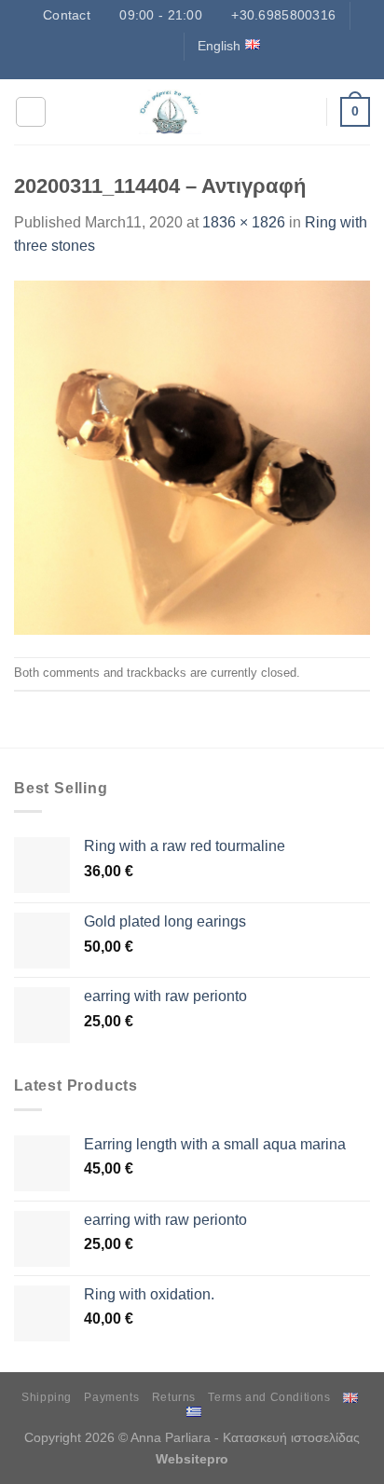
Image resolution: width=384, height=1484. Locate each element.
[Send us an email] (161, 45)
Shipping (46, 1397)
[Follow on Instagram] (124, 45)
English (219, 45)
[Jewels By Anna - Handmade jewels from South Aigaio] (170, 111)
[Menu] (31, 112)
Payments (111, 1397)
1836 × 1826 (243, 222)
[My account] (303, 111)
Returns (174, 1397)
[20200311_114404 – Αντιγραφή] (192, 456)
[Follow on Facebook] (107, 45)
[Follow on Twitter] (143, 45)
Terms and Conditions (269, 1397)
